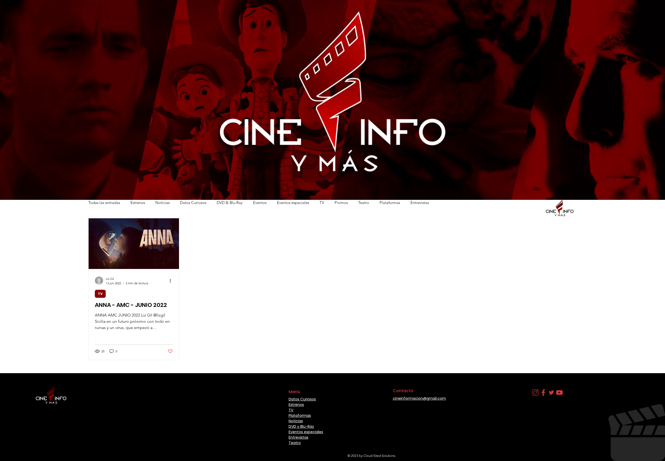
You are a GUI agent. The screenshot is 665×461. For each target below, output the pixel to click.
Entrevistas (419, 202)
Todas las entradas (104, 202)
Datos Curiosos (193, 202)
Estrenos (137, 202)
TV (322, 202)
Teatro (363, 202)
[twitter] (551, 392)
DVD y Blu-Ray (301, 426)
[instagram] (535, 392)
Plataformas (390, 202)
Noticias (162, 202)
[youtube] (559, 392)
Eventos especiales (293, 202)
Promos (341, 202)
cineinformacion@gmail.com (419, 398)
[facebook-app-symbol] (543, 392)
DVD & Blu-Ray (230, 202)
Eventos (260, 202)
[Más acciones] (172, 281)
